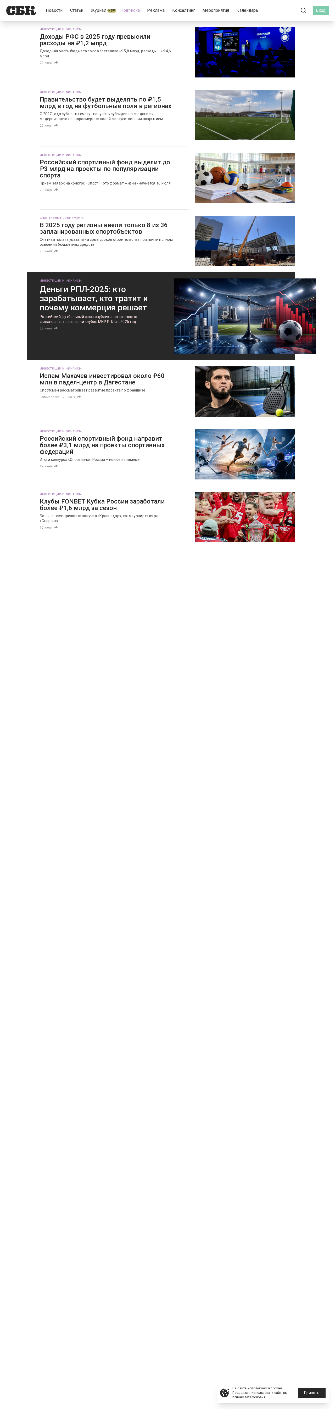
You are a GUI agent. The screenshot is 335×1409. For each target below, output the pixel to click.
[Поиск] (304, 10)
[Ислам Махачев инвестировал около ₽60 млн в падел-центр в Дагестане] (245, 391)
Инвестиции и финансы (61, 29)
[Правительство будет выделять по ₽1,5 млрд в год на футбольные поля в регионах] (245, 115)
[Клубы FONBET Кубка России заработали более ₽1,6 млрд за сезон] (245, 517)
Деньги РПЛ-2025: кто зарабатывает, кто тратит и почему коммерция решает (94, 298)
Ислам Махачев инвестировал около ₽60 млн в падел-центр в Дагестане (102, 379)
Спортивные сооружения (62, 218)
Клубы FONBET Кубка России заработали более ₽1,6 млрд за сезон (102, 505)
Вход (321, 10)
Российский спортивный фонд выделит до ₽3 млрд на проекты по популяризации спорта (105, 169)
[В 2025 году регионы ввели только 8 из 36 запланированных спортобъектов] (245, 241)
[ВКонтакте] (280, 10)
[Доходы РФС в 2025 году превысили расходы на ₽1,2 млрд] (245, 52)
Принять (311, 1393)
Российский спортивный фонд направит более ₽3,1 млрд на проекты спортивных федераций (102, 445)
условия (259, 1397)
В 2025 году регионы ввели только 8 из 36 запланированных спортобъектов (104, 228)
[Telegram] (289, 10)
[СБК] (21, 10)
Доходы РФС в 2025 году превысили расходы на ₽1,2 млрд (95, 40)
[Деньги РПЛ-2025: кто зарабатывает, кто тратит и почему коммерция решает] (245, 316)
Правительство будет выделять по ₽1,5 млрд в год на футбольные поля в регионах (105, 103)
